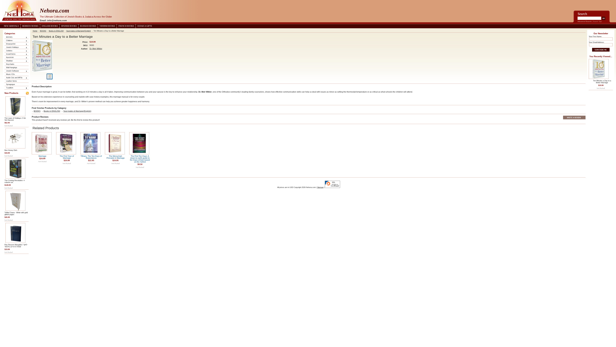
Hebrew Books (30, 26)
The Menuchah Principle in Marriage (116, 157)
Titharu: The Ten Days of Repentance (91, 157)
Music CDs (10, 74)
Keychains (10, 64)
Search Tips (597, 21)
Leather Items (11, 81)
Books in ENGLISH (56, 31)
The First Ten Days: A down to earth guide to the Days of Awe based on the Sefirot (140, 159)
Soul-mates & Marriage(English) (78, 31)
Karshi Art (9, 57)
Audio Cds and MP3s (13, 78)
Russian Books (88, 26)
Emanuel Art (9, 44)
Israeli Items (10, 54)
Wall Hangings (11, 67)
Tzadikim (8, 88)
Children (8, 41)
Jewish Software (11, 71)
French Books (126, 26)
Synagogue (10, 84)
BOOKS (8, 37)
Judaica (8, 51)
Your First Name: (595, 36)
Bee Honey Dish (10, 150)
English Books (50, 26)
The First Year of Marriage (67, 157)
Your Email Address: (596, 42)
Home (35, 31)
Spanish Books (69, 26)
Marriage (42, 156)
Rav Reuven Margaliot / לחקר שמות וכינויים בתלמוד (15, 246)
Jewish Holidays (11, 47)
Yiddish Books (107, 26)
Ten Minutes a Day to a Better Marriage (602, 82)
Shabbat (8, 61)
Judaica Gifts (144, 26)
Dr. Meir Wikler (96, 49)
